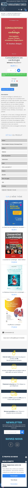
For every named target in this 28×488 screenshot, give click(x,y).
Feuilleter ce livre (7, 89)
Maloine (4, 152)
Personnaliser (14, 484)
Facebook (10, 444)
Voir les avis (14, 85)
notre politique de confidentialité (13, 426)
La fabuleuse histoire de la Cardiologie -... (14, 292)
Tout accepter (14, 475)
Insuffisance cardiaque (14, 324)
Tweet (14, 81)
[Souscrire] (22, 432)
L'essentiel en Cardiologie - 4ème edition (14, 259)
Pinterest (17, 81)
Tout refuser (14, 480)
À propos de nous (10, 457)
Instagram (17, 444)
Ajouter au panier (18, 70)
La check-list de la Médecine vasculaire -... (14, 227)
